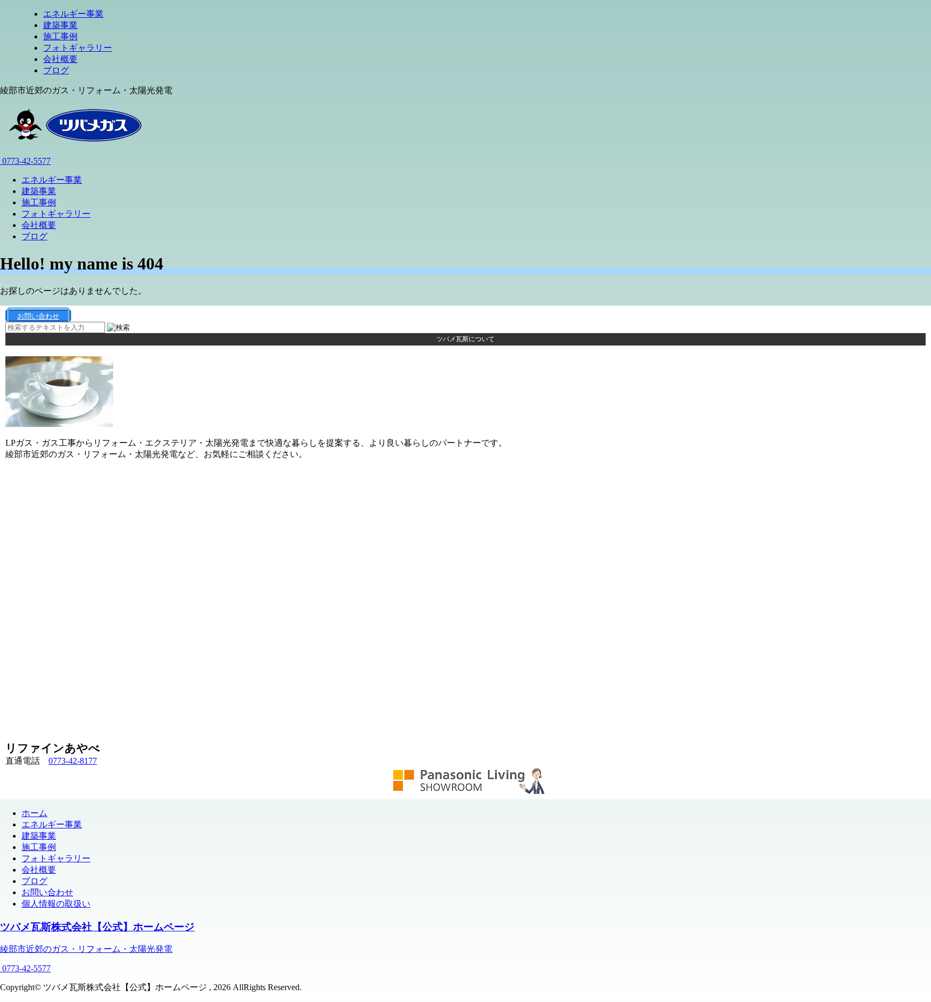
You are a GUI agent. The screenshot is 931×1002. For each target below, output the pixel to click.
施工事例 (60, 36)
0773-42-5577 (25, 160)
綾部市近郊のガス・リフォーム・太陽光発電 (86, 948)
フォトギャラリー (77, 47)
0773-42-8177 (72, 760)
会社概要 (60, 59)
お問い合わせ (47, 892)
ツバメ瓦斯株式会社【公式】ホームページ (97, 926)
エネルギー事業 (73, 13)
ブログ (56, 70)
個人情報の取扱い (56, 903)
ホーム (34, 813)
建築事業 (60, 25)
